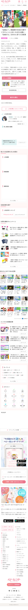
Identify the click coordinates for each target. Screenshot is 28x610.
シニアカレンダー (20, 557)
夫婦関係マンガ (7, 372)
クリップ (22, 142)
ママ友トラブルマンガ (9, 375)
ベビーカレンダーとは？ (11, 595)
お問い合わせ (13, 601)
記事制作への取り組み (8, 526)
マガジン (18, 532)
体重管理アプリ (20, 549)
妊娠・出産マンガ (8, 370)
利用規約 (23, 599)
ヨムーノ (18, 561)
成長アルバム (5, 560)
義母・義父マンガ (17, 372)
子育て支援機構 (20, 571)
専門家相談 (5, 535)
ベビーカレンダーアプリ (21, 547)
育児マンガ (17, 370)
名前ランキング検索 (21, 528)
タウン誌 (18, 534)
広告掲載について (16, 599)
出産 (22, 375)
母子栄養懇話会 (20, 575)
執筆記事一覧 (20, 124)
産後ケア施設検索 (6, 564)
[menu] (25, 2)
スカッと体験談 (14, 38)
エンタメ (12, 5)
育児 (4, 545)
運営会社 (19, 595)
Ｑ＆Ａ (4, 549)
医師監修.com (20, 563)
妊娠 (18, 375)
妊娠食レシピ (5, 556)
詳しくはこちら (21, 518)
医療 (5, 377)
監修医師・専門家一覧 (8, 529)
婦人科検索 (5, 568)
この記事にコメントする (15, 109)
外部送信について (19, 597)
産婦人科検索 (5, 566)
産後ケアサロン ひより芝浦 (21, 567)
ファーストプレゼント (21, 543)
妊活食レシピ (5, 558)
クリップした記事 (14, 430)
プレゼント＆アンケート (21, 539)
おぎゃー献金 (19, 573)
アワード (18, 530)
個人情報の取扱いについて (9, 597)
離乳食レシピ (5, 554)
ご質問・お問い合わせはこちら (14, 482)
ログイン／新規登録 (14, 584)
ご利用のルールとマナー (14, 472)
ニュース (6, 5)
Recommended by (18, 318)
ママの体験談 (11, 377)
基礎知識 (4, 537)
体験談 (4, 550)
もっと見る (13, 200)
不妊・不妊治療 (6, 547)
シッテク (18, 559)
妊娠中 (4, 541)
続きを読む (14, 97)
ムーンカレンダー (20, 553)
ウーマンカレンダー (21, 555)
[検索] (22, 2)
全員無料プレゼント (21, 541)
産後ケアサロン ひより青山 (21, 565)
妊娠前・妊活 (5, 539)
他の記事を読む (13, 90)
